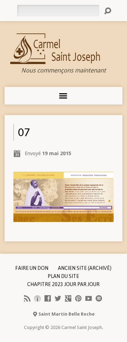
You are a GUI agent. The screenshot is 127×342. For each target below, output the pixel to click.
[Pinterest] (78, 298)
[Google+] (68, 298)
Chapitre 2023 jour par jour (63, 284)
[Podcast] (37, 298)
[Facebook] (47, 298)
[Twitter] (58, 298)
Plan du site (63, 276)
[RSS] (27, 298)
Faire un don (31, 268)
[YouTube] (88, 298)
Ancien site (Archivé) (84, 268)
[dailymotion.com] (99, 298)
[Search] (107, 10)
